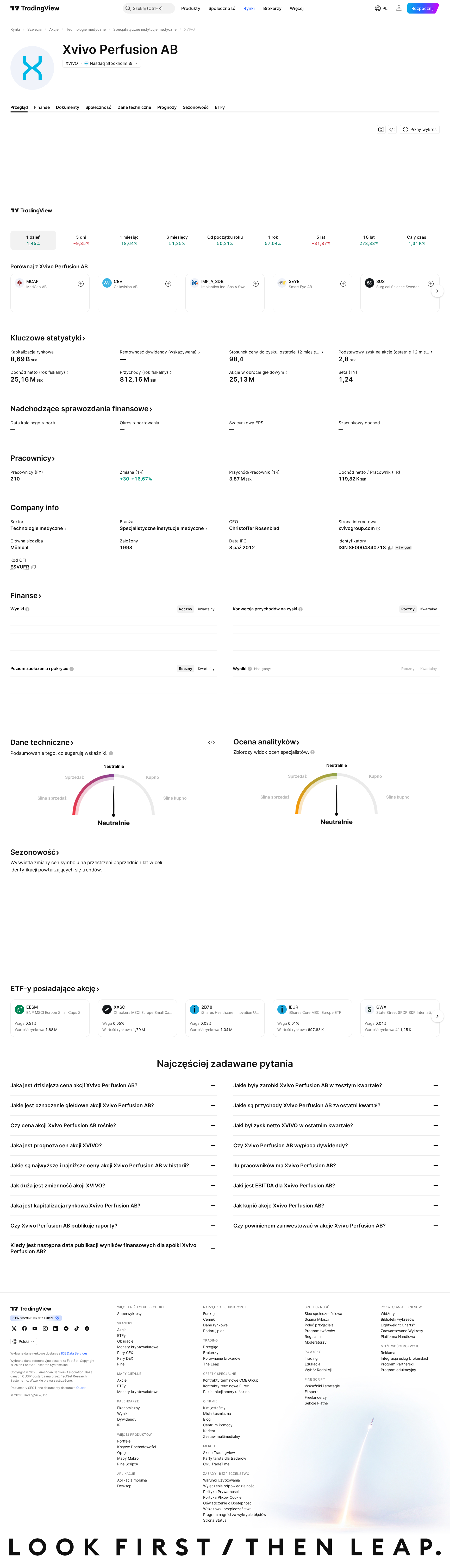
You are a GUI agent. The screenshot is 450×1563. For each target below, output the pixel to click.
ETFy (121, 1335)
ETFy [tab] (220, 107)
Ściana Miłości (317, 1319)
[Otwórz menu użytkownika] (399, 8)
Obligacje (125, 1341)
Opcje (122, 1452)
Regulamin (313, 1336)
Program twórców (320, 1330)
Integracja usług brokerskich (405, 1358)
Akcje (122, 1329)
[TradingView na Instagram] (45, 1328)
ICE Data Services (74, 1353)
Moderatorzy (316, 1342)
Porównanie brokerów (221, 1358)
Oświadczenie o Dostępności (227, 1503)
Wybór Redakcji (318, 1370)
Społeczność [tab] (98, 107)
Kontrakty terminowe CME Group (231, 1380)
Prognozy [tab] (167, 107)
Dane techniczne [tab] (134, 107)
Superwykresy (129, 1313)
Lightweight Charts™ (398, 1325)
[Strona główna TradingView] (35, 8)
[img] (130, 63)
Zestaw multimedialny (221, 1436)
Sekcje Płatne (316, 1403)
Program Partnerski (397, 1364)
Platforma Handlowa (398, 1336)
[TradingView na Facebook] (24, 1328)
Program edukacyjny (398, 1370)
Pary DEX (125, 1358)
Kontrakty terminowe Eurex (226, 1386)
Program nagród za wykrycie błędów (234, 1514)
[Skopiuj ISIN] (390, 548)
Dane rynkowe (215, 1325)
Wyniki (122, 1413)
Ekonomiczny (128, 1408)
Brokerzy (272, 8)
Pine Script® (127, 1464)
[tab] (185, 609)
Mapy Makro (128, 1458)
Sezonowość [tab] (196, 107)
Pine (120, 1364)
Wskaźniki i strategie (322, 1386)
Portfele (123, 1441)
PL (385, 8)
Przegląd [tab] (19, 107)
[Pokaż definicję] (57, 352)
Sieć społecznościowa (323, 1313)
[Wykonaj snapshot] (381, 129)
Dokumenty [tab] (67, 107)
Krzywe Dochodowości (136, 1447)
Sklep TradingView (219, 1452)
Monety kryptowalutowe (137, 1347)
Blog (207, 1419)
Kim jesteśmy (214, 1408)
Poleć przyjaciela (319, 1325)
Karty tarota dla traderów (224, 1458)
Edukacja (312, 1364)
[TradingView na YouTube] (35, 1328)
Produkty (190, 8)
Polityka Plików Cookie (222, 1497)
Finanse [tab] (42, 107)
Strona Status (214, 1520)
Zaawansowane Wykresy (402, 1330)
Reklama (388, 1352)
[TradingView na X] (14, 1328)
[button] (204, 8)
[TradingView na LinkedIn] (55, 1328)
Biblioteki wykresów (397, 1319)
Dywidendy (126, 1419)
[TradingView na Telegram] (66, 1328)
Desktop (124, 1486)
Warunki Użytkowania (221, 1480)
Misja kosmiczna (217, 1413)
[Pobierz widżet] (392, 129)
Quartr (80, 1388)
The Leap (211, 1364)
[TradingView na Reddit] (87, 1328)
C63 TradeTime (216, 1464)
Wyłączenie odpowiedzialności (229, 1486)
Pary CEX (125, 1352)
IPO (120, 1425)
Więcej (297, 8)
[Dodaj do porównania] (80, 283)
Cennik (209, 1319)
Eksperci (312, 1391)
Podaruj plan (213, 1330)
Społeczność (222, 8)
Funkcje (209, 1313)
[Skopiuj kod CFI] (33, 567)
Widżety (388, 1313)
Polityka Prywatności (221, 1491)
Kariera (209, 1430)
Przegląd (210, 1347)
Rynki (249, 8)
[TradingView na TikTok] (76, 1328)
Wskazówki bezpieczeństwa (227, 1509)
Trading (311, 1358)
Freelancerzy (316, 1397)
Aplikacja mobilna (132, 1480)
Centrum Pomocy (218, 1425)
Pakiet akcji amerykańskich (226, 1391)
